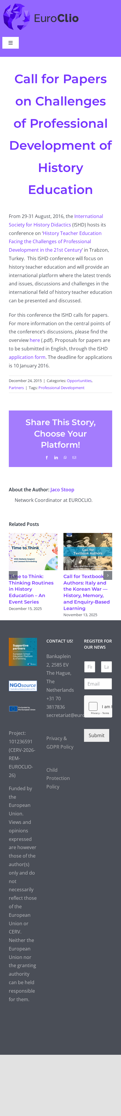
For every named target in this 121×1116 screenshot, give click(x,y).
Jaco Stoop (62, 489)
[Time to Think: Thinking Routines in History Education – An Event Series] (33, 536)
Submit (97, 735)
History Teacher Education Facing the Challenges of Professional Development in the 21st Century (55, 241)
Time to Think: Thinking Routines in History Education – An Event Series (31, 589)
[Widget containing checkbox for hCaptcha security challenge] (98, 706)
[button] (13, 575)
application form (27, 357)
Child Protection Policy (58, 778)
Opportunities (79, 380)
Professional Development (61, 387)
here (35, 340)
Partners (16, 387)
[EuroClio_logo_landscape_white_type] (41, 4)
